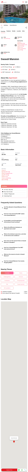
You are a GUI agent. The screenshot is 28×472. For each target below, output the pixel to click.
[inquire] (18, 470)
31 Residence (4, 136)
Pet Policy (4, 168)
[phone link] (25, 470)
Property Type (18, 163)
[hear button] (2, 28)
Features (9, 31)
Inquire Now (9, 470)
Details (13, 31)
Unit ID (3, 152)
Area (3, 158)
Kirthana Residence (5, 134)
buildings (6, 25)
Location (19, 31)
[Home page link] (1, 25)
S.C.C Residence (5, 144)
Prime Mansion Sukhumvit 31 (8, 142)
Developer (17, 152)
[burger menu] (26, 2)
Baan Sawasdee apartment (7, 141)
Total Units (4, 163)
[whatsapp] (22, 470)
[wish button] (23, 2)
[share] (26, 28)
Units (23, 31)
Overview (3, 31)
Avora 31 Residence (6, 137)
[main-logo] (4, 2)
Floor (16, 158)
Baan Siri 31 (4, 139)
